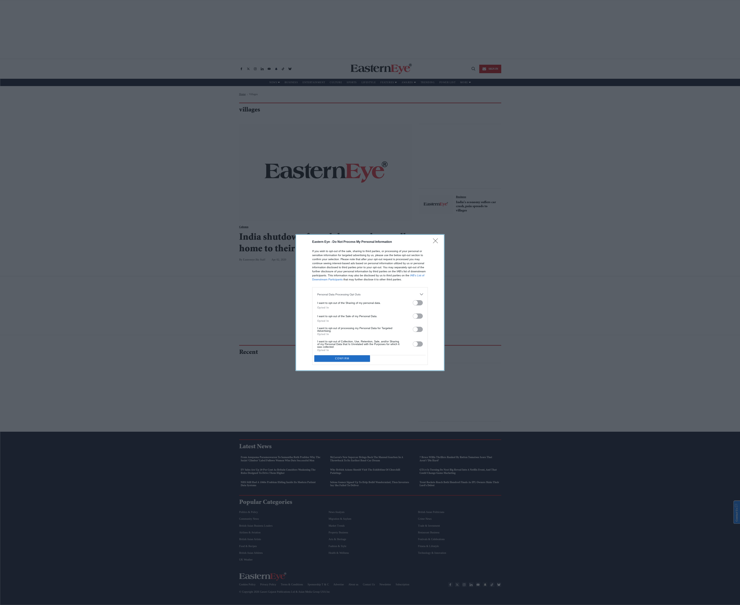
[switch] (418, 302)
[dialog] (370, 303)
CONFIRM (342, 358)
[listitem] (370, 294)
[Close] (436, 242)
